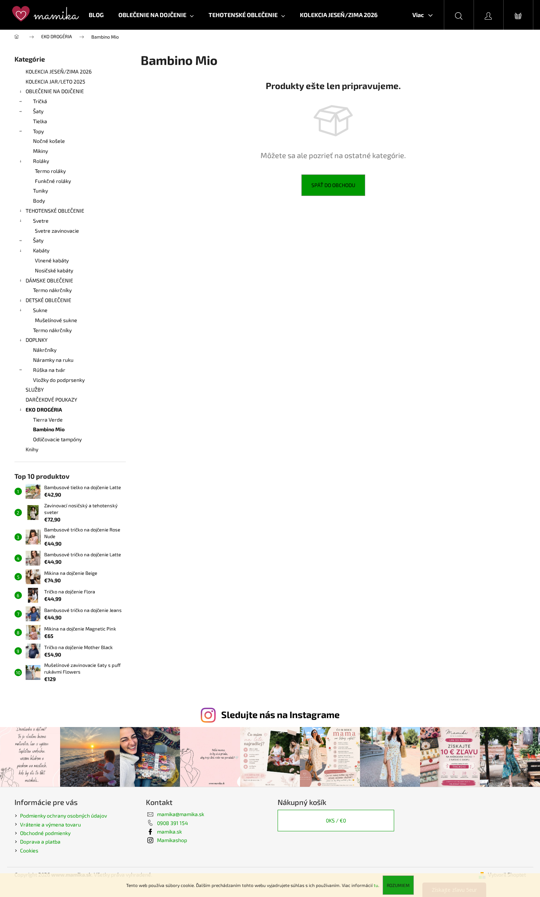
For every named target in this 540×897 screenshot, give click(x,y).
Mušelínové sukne (56, 320)
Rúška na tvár (49, 370)
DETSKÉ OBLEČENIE (48, 300)
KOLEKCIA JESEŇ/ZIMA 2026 (59, 71)
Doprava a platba (40, 841)
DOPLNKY (37, 340)
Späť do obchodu (333, 185)
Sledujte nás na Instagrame (280, 714)
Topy (38, 131)
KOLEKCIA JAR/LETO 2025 (55, 81)
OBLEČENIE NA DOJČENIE (55, 91)
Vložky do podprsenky (59, 380)
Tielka (40, 121)
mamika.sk (169, 831)
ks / (336, 820)
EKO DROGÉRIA (44, 409)
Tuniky (40, 190)
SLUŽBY (35, 389)
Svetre (41, 220)
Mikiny (40, 151)
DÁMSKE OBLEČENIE (49, 280)
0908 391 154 (172, 823)
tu (376, 885)
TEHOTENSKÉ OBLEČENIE (55, 210)
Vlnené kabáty (52, 260)
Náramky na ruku (53, 360)
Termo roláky (50, 171)
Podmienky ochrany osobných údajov (63, 815)
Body (39, 200)
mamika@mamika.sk (180, 814)
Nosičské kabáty (54, 270)
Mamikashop (172, 840)
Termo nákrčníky (52, 290)
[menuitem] (96, 15)
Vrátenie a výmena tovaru (50, 824)
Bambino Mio (49, 429)
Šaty (38, 111)
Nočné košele (49, 141)
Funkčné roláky (53, 181)
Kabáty (41, 250)
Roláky (41, 161)
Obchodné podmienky (45, 833)
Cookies (29, 850)
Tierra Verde (48, 419)
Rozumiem (398, 885)
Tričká (40, 101)
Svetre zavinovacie (57, 230)
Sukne (40, 310)
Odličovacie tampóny (57, 439)
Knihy (32, 449)
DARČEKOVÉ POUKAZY (51, 399)
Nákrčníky (44, 350)
